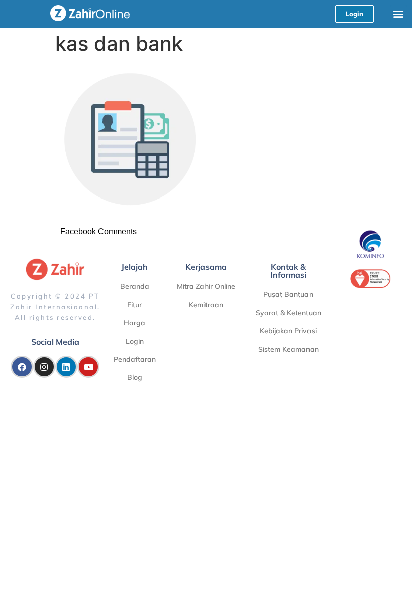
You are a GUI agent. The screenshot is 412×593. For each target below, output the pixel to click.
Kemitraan (206, 304)
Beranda (134, 286)
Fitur (134, 304)
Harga (134, 322)
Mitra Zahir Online (206, 286)
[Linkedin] (66, 367)
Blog (134, 377)
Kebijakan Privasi (288, 330)
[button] (398, 13)
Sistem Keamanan (288, 349)
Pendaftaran (135, 359)
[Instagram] (44, 367)
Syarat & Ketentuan (288, 312)
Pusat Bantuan (288, 294)
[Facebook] (22, 367)
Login (135, 341)
